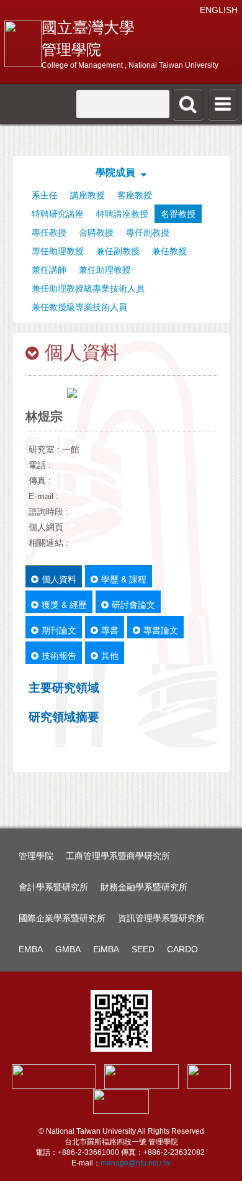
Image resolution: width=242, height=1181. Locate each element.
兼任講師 (49, 270)
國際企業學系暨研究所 (62, 918)
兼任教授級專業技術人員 (79, 307)
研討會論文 (133, 604)
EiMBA (106, 949)
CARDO (182, 949)
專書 (110, 629)
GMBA (68, 949)
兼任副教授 (118, 251)
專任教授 (49, 232)
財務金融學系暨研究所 (144, 887)
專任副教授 (147, 232)
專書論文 (160, 629)
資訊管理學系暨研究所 (161, 918)
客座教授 (134, 195)
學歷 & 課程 (123, 578)
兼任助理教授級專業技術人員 (88, 288)
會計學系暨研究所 (53, 887)
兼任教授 (169, 251)
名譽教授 (178, 214)
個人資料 (59, 578)
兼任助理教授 (105, 270)
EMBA (31, 949)
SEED (143, 949)
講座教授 (87, 195)
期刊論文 (59, 629)
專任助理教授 (58, 251)
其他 (110, 655)
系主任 (45, 195)
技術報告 (59, 655)
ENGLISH (219, 10)
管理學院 (36, 856)
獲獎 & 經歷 (64, 604)
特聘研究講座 (58, 214)
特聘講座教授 (122, 214)
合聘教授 (96, 232)
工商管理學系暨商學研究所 (118, 856)
